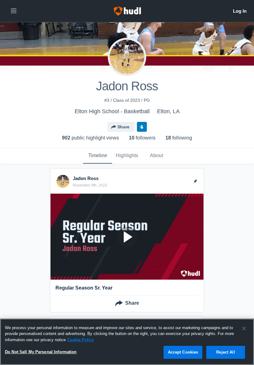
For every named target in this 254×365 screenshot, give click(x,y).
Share (123, 126)
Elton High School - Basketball (112, 111)
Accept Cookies (183, 352)
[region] (127, 342)
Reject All (225, 352)
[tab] (97, 156)
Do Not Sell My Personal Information (41, 352)
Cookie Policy (80, 339)
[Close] (244, 328)
